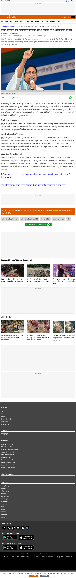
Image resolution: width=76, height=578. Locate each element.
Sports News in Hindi (7, 452)
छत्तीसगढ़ (3, 512)
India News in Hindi (7, 444)
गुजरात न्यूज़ (4, 504)
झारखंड (3, 517)
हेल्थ (59, 21)
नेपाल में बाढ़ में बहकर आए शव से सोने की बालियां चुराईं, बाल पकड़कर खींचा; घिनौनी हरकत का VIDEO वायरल (38, 337)
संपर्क (2, 411)
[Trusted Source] (16, 97)
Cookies (5, 573)
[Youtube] (18, 528)
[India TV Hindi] (11, 17)
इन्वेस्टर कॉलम (4, 421)
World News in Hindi (7, 447)
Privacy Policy (25, 556)
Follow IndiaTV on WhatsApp (36, 224)
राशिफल (37, 21)
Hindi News (4, 26)
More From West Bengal (16, 260)
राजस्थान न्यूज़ (4, 501)
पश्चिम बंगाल (12, 26)
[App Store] (26, 537)
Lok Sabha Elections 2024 (29, 219)
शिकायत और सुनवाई (6, 419)
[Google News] (5, 97)
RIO (62, 556)
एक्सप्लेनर (52, 21)
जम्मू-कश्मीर (4, 514)
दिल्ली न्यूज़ (3, 488)
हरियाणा (3, 509)
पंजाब (2, 506)
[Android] (64, 0)
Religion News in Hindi (8, 460)
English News (5, 424)
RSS (57, 556)
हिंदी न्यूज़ (11, 210)
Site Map (5, 556)
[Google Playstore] (9, 537)
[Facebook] (4, 528)
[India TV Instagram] (13, 528)
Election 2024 (45, 219)
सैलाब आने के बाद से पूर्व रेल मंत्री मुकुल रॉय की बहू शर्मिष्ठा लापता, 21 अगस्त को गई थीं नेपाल (64, 281)
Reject (44, 576)
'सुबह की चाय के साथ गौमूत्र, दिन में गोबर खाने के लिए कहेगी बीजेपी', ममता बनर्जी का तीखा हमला (33, 185)
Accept (33, 576)
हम (2, 414)
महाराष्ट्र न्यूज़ (4, 499)
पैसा (32, 21)
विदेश (16, 21)
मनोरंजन (22, 21)
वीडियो (6, 21)
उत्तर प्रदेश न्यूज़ (5, 486)
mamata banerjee (58, 219)
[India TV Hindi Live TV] (73, 17)
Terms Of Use (15, 556)
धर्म (42, 21)
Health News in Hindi (7, 465)
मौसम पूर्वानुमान (4, 434)
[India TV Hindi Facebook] (66, 0)
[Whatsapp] (70, 97)
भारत (11, 21)
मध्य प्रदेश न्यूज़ (5, 496)
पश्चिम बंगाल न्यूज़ (5, 491)
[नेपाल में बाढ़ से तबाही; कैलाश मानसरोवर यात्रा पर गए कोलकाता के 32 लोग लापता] (38, 270)
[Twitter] (9, 528)
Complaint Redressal (47, 556)
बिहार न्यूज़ (3, 493)
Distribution (68, 556)
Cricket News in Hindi (7, 454)
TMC (68, 219)
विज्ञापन (3, 416)
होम (2, 21)
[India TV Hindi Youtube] (69, 0)
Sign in (73, 0)
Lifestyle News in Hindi (8, 467)
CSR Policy (35, 556)
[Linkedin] (23, 528)
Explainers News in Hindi (8, 462)
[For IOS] (26, 547)
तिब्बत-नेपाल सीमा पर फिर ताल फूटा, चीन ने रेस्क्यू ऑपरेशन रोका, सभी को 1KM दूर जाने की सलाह (12, 337)
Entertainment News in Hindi (9, 449)
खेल (28, 21)
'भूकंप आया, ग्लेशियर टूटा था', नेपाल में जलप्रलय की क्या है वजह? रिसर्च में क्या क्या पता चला (64, 338)
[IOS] (62, 0)
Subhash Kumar (13, 33)
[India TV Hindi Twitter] (68, 0)
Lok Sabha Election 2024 (10, 219)
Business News (5, 457)
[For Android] (9, 547)
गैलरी (47, 21)
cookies (70, 573)
